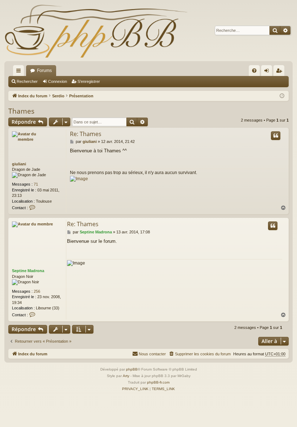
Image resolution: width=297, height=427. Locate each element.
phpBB (132, 369)
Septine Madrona (28, 271)
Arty (126, 376)
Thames (21, 111)
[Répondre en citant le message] (275, 135)
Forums (44, 70)
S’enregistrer (89, 81)
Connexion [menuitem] (268, 72)
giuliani (19, 164)
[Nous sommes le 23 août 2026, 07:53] (282, 96)
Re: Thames (85, 134)
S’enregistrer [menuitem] (280, 72)
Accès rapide (20, 72)
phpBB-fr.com (158, 382)
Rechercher (27, 81)
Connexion (57, 81)
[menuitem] (254, 70)
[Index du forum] (96, 30)
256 (37, 291)
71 (36, 184)
